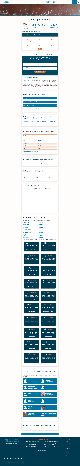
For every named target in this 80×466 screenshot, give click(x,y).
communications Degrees (31, 323)
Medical (41, 235)
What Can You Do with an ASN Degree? (50, 443)
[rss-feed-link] (21, 458)
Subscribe (67, 452)
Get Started (74, 1)
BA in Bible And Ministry (28, 105)
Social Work (26, 235)
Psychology (26, 230)
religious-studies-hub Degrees (31, 249)
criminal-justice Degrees (48, 286)
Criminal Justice (43, 227)
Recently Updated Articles (42, 450)
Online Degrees (42, 1)
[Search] (78, 2)
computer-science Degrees (48, 311)
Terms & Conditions (69, 450)
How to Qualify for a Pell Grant (31, 446)
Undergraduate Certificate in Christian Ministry (33, 101)
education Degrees (31, 286)
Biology (41, 237)
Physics (25, 234)
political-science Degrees (31, 299)
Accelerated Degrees (48, 2)
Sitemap (67, 455)
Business (42, 224)
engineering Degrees (48, 323)
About (70, 1)
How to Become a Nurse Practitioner (50, 447)
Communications (27, 232)
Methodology (68, 443)
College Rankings (35, 1)
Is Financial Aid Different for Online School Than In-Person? (53, 441)
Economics (26, 237)
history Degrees (32, 274)
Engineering (42, 232)
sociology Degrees (48, 299)
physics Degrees (32, 336)
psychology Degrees (31, 311)
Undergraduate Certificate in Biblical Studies (33, 98)
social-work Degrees (31, 348)
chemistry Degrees (48, 249)
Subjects (66, 1)
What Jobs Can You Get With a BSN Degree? (51, 446)
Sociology (42, 229)
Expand (40, 48)
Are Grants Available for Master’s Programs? (33, 447)
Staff (66, 444)
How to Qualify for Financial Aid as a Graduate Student (35, 443)
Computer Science (43, 230)
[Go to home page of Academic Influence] (6, 2)
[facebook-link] (4, 458)
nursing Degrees (48, 274)
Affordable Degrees (55, 2)
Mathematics (26, 224)
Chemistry (42, 222)
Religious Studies (27, 222)
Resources (62, 1)
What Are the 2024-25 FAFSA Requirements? (33, 444)
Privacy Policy (68, 448)
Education (26, 227)
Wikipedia (29, 80)
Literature (42, 234)
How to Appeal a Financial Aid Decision (32, 441)
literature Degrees (48, 336)
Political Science (27, 229)
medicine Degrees (48, 348)
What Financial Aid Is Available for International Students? (53, 444)
